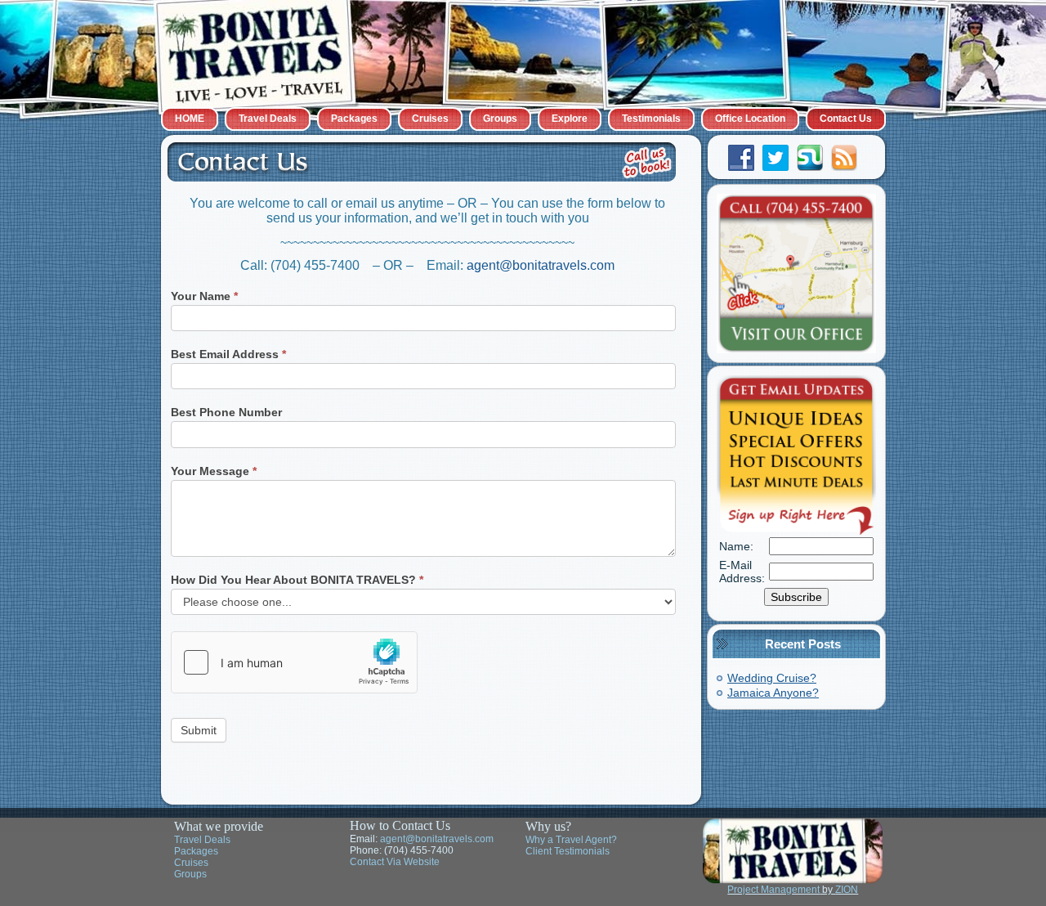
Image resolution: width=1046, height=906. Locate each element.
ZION (846, 889)
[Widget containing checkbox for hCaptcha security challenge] (294, 662)
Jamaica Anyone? (773, 692)
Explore (570, 118)
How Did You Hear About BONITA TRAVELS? (297, 579)
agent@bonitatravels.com (541, 265)
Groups (500, 118)
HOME (189, 118)
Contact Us (846, 118)
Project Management (773, 889)
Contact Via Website (395, 862)
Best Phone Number (226, 412)
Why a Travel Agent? (571, 839)
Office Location (750, 118)
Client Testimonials (567, 851)
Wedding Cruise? (771, 677)
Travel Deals (268, 118)
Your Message (214, 471)
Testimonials (651, 118)
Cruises (430, 118)
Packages (354, 118)
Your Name (204, 296)
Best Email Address (228, 354)
